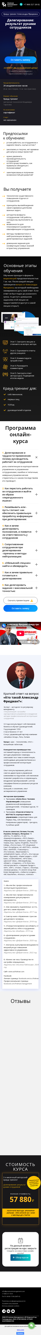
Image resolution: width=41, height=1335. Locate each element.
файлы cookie (20, 1329)
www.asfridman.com (16, 971)
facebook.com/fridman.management (18, 983)
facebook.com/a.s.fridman (29, 978)
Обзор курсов (21, 1257)
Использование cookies (10, 1306)
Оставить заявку (20, 59)
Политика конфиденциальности (13, 1301)
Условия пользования (10, 1303)
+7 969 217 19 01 (32, 4)
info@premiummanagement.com (13, 1291)
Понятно (20, 1333)
